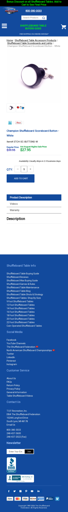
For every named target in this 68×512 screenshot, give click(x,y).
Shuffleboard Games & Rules (21, 284)
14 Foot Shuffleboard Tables (21, 308)
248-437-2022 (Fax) (16, 437)
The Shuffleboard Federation (21, 347)
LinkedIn (11, 357)
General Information (17, 392)
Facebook (11, 340)
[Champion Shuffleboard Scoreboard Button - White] (11, 108)
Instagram (12, 364)
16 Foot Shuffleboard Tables (21, 312)
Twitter (10, 354)
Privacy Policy (13, 389)
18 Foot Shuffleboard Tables (21, 315)
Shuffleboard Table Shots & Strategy (25, 294)
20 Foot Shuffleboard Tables (21, 319)
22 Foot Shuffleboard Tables (21, 322)
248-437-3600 (14, 433)
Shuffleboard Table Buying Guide (23, 273)
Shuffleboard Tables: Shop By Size (24, 298)
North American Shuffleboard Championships (29, 350)
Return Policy (13, 385)
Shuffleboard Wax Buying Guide (22, 280)
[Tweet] (10, 123)
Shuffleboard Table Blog (19, 291)
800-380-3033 (14, 430)
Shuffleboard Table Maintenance (23, 287)
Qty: (10, 169)
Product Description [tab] (21, 197)
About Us (11, 378)
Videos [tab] (14, 203)
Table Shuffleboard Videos (20, 396)
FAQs (9, 382)
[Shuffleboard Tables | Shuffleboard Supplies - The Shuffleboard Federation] (10, 14)
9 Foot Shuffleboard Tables (20, 301)
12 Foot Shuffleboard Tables (21, 305)
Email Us (11, 425)
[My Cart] (63, 27)
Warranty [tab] (14, 210)
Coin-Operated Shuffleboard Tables (24, 326)
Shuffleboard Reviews (17, 277)
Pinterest (11, 361)
